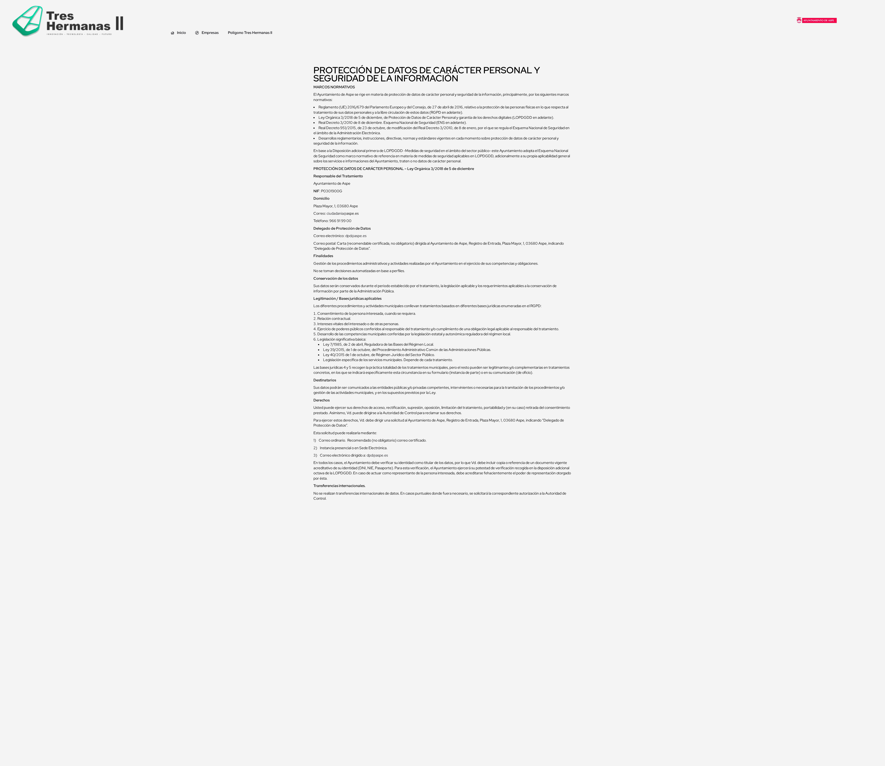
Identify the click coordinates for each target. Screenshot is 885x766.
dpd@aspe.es (355, 235)
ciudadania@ (336, 213)
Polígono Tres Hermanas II (250, 32)
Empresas (210, 32)
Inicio (181, 32)
